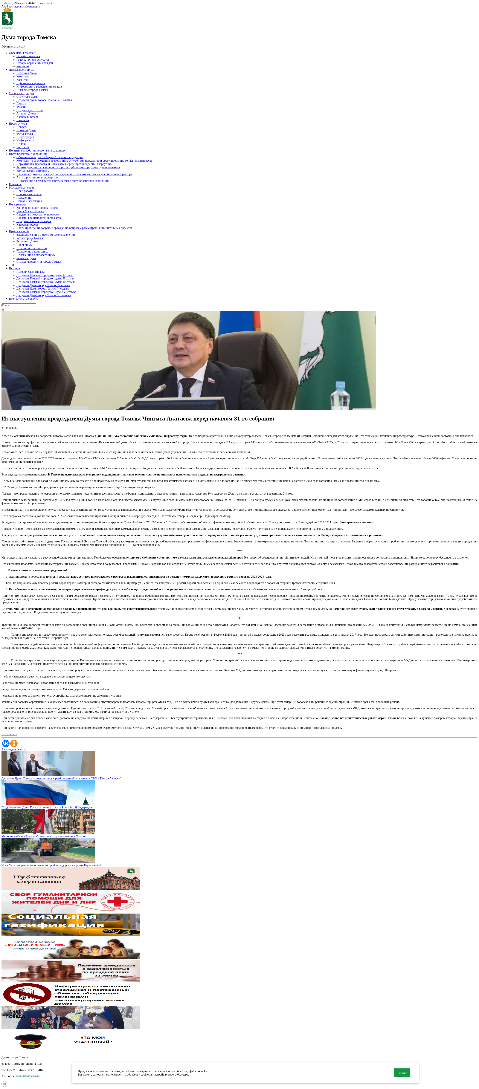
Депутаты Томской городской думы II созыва (45, 278)
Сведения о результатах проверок (37, 214)
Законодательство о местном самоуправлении (45, 234)
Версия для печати (13, 749)
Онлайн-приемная (28, 56)
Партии (21, 103)
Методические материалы (33, 170)
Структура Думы (27, 96)
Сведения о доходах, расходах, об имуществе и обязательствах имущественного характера (74, 174)
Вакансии (22, 120)
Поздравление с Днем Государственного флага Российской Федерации (46, 807)
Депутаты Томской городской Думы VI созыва (46, 291)
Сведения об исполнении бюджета (38, 217)
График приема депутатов (33, 59)
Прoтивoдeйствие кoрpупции (28, 153)
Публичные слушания (30, 83)
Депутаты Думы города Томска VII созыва (43, 295)
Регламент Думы (27, 241)
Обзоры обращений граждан (34, 63)
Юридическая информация (33, 221)
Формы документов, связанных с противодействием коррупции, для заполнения (68, 167)
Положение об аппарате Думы (35, 254)
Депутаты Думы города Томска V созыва (42, 288)
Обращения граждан (22, 52)
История (14, 268)
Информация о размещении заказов (39, 86)
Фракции (22, 106)
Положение (23, 197)
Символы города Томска (32, 89)
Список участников (29, 194)
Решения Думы (26, 258)
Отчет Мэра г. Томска (30, 211)
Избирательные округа (23, 298)
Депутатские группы (29, 110)
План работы (24, 190)
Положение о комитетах (31, 248)
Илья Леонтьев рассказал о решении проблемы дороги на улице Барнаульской (51, 865)
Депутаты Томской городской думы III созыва (45, 281)
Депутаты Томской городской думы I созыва (44, 275)
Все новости (9, 734)
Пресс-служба (18, 123)
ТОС (12, 265)
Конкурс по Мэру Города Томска (37, 207)
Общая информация (29, 201)
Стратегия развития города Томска (38, 261)
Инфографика (25, 140)
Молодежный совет (21, 187)
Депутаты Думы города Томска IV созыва (43, 285)
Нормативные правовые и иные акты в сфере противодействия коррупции (64, 164)
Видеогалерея (25, 137)
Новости (22, 127)
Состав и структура (21, 93)
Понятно (402, 1072)
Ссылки (21, 143)
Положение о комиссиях (32, 251)
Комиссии (22, 79)
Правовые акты (19, 231)
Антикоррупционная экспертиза (37, 177)
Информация (17, 204)
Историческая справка (30, 271)
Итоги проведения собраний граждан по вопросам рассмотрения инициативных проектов (74, 228)
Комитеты (22, 76)
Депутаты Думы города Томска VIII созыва (44, 100)
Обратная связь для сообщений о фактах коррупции (49, 157)
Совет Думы (24, 244)
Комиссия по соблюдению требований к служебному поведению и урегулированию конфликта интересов (84, 160)
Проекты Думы (26, 130)
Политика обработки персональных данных (37, 150)
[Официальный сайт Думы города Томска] (7, 28)
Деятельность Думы (21, 69)
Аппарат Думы (26, 113)
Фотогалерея (24, 133)
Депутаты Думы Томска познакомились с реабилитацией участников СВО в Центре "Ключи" (61, 778)
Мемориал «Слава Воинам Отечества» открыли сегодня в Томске (43, 836)
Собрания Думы (26, 73)
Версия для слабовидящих (23, 6)
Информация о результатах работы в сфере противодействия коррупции (62, 180)
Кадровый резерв (27, 116)
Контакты (22, 66)
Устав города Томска (29, 238)
